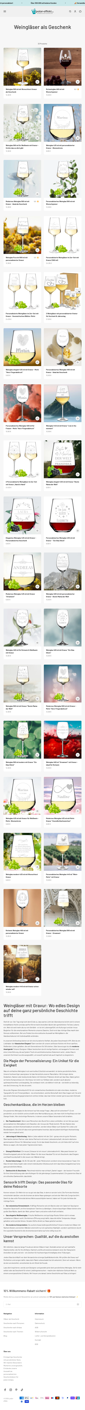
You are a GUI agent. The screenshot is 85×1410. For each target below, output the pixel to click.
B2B (36, 1344)
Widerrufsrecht (41, 1331)
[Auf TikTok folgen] (21, 1389)
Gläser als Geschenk (11, 1319)
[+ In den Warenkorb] (37, 82)
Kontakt (38, 1340)
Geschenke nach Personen (14, 1323)
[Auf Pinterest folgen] (16, 1389)
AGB (36, 1327)
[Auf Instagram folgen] (10, 1389)
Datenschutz (40, 1323)
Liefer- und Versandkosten (45, 1336)
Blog (5, 1336)
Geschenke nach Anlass (13, 1327)
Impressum (39, 1319)
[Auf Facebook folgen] (5, 1389)
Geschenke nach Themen (13, 1331)
